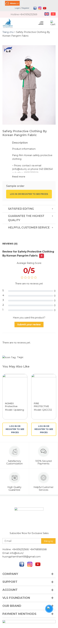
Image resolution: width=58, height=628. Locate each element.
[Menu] (40, 22)
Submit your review (29, 324)
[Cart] (53, 23)
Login (17, 8)
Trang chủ (8, 32)
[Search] (47, 23)
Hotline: (15, 14)
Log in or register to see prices (29, 194)
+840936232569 (28, 14)
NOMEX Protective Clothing (11, 406)
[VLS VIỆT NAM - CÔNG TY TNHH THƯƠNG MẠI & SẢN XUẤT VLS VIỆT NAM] (17, 23)
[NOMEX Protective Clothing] (15, 386)
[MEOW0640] (29, 85)
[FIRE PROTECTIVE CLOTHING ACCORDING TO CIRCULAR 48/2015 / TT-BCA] (43, 386)
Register (25, 8)
